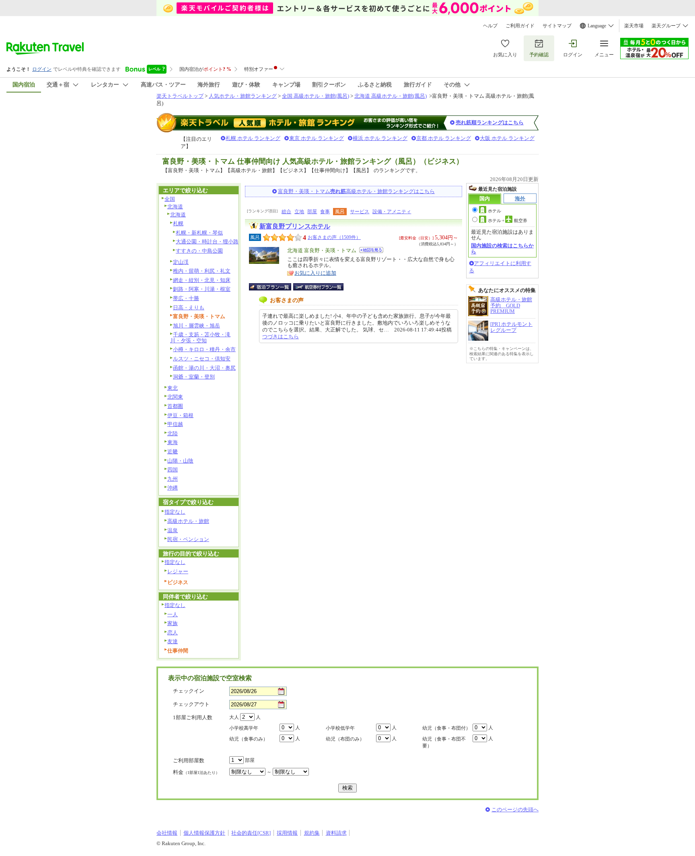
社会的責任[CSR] (251, 833)
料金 (196, 772)
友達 (172, 641)
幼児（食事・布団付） (446, 728)
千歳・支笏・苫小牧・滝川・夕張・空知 (200, 337)
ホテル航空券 (507, 220)
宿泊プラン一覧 (274, 286)
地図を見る (371, 250)
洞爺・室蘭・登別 (194, 377)
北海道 (175, 207)
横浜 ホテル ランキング (380, 138)
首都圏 (175, 406)
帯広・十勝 (186, 298)
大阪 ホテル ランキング (507, 138)
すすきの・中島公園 (199, 251)
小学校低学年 (340, 728)
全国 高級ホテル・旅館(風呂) (315, 96)
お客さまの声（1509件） (334, 237)
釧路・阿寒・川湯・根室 (201, 289)
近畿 (172, 452)
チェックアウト (191, 704)
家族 (172, 623)
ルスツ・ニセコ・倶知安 (201, 359)
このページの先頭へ (515, 810)
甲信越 (175, 424)
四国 (172, 470)
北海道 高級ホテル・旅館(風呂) (390, 96)
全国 (169, 199)
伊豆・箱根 (180, 415)
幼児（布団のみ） (345, 739)
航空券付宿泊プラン (318, 286)
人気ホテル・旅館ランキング (243, 96)
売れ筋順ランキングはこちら (490, 122)
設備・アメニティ (391, 211)
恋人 (172, 633)
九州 (172, 479)
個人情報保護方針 (204, 833)
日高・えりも (188, 308)
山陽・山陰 (180, 461)
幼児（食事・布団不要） (444, 742)
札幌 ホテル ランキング (253, 138)
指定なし (174, 512)
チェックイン (188, 691)
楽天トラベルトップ (180, 96)
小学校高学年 (243, 728)
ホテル (494, 210)
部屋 (312, 211)
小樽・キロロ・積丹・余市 (204, 349)
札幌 (178, 223)
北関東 (175, 397)
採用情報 (287, 833)
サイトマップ (557, 26)
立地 (299, 211)
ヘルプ (490, 26)
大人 (234, 717)
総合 (286, 211)
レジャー (177, 571)
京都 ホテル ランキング (443, 138)
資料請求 (336, 833)
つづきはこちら (280, 336)
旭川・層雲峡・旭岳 (196, 326)
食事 (325, 211)
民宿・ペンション (188, 539)
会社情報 (166, 833)
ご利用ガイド (520, 26)
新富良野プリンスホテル (294, 226)
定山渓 (181, 262)
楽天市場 (634, 26)
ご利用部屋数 (188, 760)
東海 (172, 442)
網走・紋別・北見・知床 (201, 280)
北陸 (172, 433)
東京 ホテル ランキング (316, 138)
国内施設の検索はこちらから (502, 248)
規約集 (312, 833)
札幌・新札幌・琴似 (199, 233)
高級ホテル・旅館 (188, 521)
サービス (359, 211)
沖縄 (172, 488)
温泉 (172, 530)
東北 (172, 388)
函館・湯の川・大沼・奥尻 (204, 368)
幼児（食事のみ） (248, 739)
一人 (172, 614)
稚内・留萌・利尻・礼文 (201, 271)
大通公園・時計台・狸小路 (207, 242)
